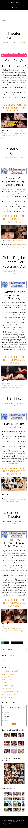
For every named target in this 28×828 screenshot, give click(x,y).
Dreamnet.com (14, 2)
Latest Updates (21, 131)
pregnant (17, 247)
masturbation (11, 135)
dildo (24, 133)
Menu (15, 7)
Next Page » (18, 643)
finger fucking (15, 245)
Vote (14, 724)
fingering (4, 135)
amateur (13, 499)
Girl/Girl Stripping (7, 697)
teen (2, 633)
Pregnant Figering (14, 150)
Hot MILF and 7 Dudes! (9, 686)
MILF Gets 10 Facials (8, 680)
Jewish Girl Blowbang (8, 694)
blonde (20, 385)
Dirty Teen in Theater (14, 514)
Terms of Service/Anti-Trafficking (12, 820)
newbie (12, 501)
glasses (19, 628)
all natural (14, 385)
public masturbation (12, 631)
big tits (13, 133)
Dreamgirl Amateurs (17, 240)
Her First (14, 398)
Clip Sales (14, 131)
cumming (19, 133)
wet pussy (24, 247)
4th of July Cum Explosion (9, 692)
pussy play (22, 631)
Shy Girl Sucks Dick (7, 689)
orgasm (18, 135)
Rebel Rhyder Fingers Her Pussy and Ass (14, 261)
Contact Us (19, 821)
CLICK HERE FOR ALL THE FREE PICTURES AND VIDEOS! (14, 219)
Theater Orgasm (14, 35)
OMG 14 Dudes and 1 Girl (9, 671)
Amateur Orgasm (7, 677)
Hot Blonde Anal (6, 683)
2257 (14, 821)
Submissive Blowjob (7, 674)
